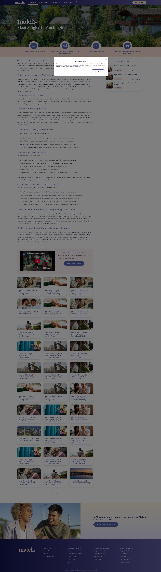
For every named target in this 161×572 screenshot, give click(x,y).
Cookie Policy (77, 66)
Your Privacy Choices (98, 71)
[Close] (106, 59)
